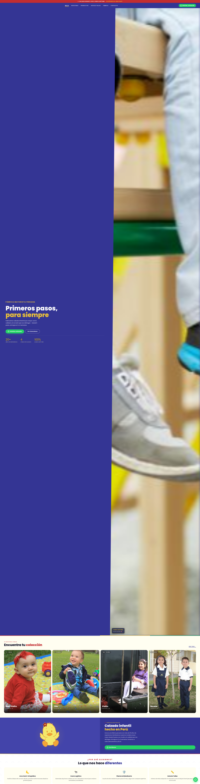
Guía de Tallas (96, 5)
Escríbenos (112, 747)
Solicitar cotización (188, 5)
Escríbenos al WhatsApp (114, 1)
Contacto (114, 5)
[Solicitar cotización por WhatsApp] (195, 779)
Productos (84, 5)
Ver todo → (192, 646)
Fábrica (105, 5)
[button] (27, 681)
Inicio (67, 5)
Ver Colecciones (33, 331)
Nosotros (74, 5)
